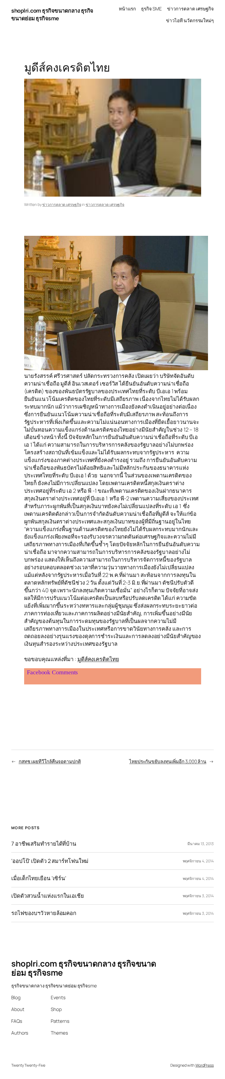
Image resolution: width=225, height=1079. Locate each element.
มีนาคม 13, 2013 (200, 843)
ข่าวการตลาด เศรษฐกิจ (61, 204)
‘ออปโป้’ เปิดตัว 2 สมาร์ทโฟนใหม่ (49, 861)
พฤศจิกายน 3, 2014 (198, 895)
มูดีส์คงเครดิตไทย (98, 659)
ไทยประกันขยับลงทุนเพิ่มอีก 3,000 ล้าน (167, 761)
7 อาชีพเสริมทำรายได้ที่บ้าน (43, 844)
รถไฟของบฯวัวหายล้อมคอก (43, 913)
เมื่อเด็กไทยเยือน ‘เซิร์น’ (38, 878)
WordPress (204, 1065)
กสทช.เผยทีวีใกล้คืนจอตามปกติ (50, 761)
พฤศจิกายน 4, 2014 (198, 860)
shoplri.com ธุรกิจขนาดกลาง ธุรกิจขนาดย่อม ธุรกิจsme (52, 14)
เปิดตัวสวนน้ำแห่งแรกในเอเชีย (47, 896)
